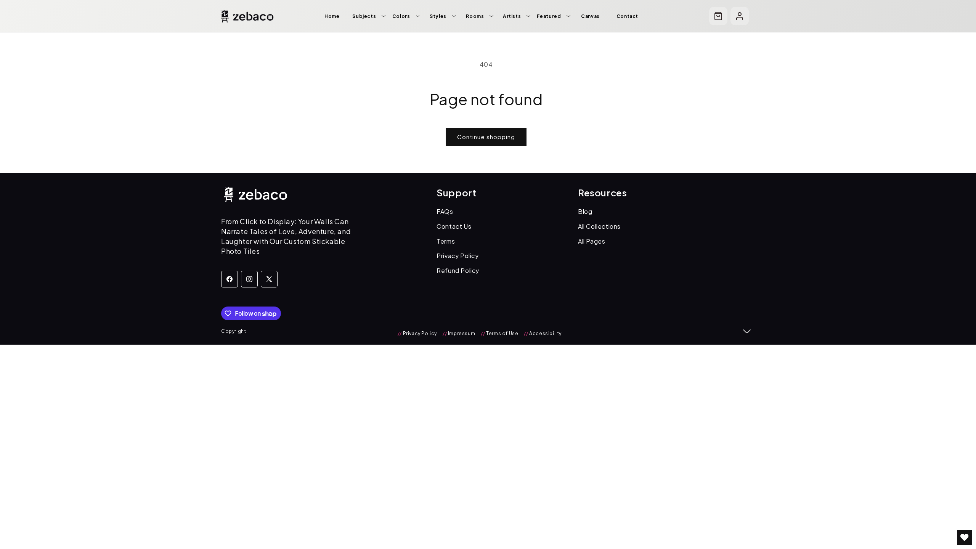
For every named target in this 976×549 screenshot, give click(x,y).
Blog (585, 211)
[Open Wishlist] (964, 537)
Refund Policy (458, 270)
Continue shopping (486, 136)
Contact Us (454, 226)
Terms (446, 241)
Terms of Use (499, 333)
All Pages (591, 241)
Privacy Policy (457, 256)
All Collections (599, 226)
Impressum (459, 333)
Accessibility (543, 333)
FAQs (445, 211)
